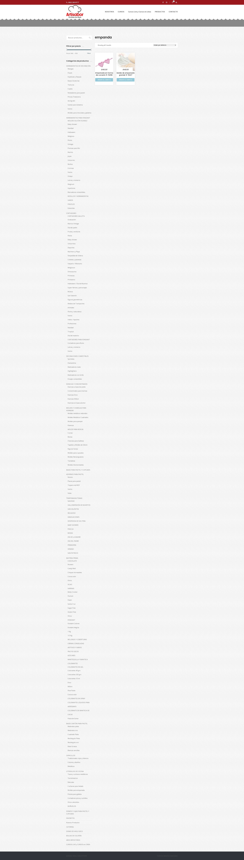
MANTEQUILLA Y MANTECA (78, 659)
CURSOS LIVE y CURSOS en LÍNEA (78, 844)
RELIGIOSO (71, 513)
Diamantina (72, 363)
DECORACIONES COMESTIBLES (77, 356)
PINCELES (71, 204)
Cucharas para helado (75, 786)
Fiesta (70, 236)
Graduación (72, 220)
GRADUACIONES (73, 517)
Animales (71, 308)
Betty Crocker (72, 592)
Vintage (70, 144)
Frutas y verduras (74, 232)
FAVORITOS (70, 818)
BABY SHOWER (73, 525)
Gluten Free (72, 612)
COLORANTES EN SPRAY (76, 698)
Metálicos (71, 766)
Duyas (70, 73)
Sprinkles (71, 359)
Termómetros (73, 778)
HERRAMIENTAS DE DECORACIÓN (78, 66)
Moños (70, 164)
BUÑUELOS (72, 806)
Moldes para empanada (76, 790)
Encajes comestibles (75, 379)
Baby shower (72, 124)
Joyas (69, 156)
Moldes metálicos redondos (77, 413)
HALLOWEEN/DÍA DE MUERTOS (79, 505)
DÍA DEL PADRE (73, 541)
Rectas (70, 437)
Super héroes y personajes (77, 288)
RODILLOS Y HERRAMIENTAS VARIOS (78, 198)
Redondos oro (73, 730)
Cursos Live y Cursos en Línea (139, 12)
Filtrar (89, 53)
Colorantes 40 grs (74, 670)
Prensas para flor (74, 148)
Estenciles (71, 208)
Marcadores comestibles (76, 192)
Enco (69, 682)
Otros (70, 580)
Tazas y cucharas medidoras (78, 774)
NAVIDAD (71, 501)
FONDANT (71, 620)
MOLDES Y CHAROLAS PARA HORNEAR (76, 409)
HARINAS (71, 588)
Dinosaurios (72, 272)
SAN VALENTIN (73, 509)
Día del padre (72, 228)
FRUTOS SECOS (73, 651)
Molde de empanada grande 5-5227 (125, 74)
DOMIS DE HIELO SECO (74, 831)
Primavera (71, 280)
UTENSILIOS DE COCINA (75, 771)
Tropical (71, 332)
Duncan (70, 596)
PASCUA (70, 529)
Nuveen (70, 564)
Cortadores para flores (76, 343)
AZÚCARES (71, 655)
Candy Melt (72, 568)
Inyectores (71, 188)
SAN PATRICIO (73, 553)
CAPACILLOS (70, 755)
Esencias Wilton (73, 399)
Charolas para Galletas (76, 441)
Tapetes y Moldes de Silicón (77, 445)
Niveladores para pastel (76, 93)
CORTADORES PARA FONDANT (79, 340)
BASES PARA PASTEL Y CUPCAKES (78, 470)
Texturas (71, 85)
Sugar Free (71, 608)
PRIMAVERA (72, 545)
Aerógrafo (71, 101)
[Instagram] (167, 2)
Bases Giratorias (73, 81)
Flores (70, 140)
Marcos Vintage (73, 224)
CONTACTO (173, 12)
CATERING (70, 827)
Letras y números (74, 180)
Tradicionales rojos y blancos (78, 758)
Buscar (88, 38)
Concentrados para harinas (77, 391)
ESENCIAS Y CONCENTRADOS (76, 384)
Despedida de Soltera (75, 256)
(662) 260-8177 (73, 2)
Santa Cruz (71, 604)
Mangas (70, 69)
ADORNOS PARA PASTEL (75, 474)
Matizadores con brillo (76, 375)
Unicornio (71, 160)
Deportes (71, 248)
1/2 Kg (70, 635)
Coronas (71, 168)
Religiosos (71, 268)
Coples (70, 89)
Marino (70, 152)
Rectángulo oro (73, 742)
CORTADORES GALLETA (76, 216)
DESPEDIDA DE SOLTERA (76, 521)
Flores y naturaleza (74, 312)
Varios (70, 109)
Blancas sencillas (74, 750)
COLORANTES (73, 663)
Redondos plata (73, 726)
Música (70, 292)
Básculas (71, 782)
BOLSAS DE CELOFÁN (73, 836)
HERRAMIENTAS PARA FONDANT (78, 118)
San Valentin (72, 296)
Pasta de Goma (73, 718)
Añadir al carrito (104, 80)
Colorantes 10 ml (74, 678)
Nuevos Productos (72, 823)
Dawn (70, 600)
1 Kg (69, 631)
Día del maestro (73, 336)
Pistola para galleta (74, 794)
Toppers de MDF (74, 485)
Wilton (70, 686)
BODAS (70, 533)
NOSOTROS (109, 12)
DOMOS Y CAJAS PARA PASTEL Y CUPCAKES (77, 812)
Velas (69, 493)
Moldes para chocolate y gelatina (79, 113)
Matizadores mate (74, 367)
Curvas (70, 433)
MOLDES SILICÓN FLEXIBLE (77, 121)
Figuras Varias (73, 449)
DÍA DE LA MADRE (74, 537)
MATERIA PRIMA (72, 558)
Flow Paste (71, 690)
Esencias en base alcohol (76, 403)
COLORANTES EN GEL (75, 667)
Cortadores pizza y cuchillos (77, 798)
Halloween (71, 132)
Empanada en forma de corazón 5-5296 (104, 74)
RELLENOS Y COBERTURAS (77, 639)
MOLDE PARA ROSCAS (75, 429)
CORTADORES (71, 213)
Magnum (71, 184)
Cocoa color (72, 576)
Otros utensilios (73, 802)
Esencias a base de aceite (76, 387)
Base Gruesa (72, 746)
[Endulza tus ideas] (74, 12)
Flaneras (71, 425)
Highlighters (72, 371)
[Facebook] (163, 2)
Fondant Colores (73, 623)
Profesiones (72, 324)
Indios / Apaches (73, 320)
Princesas (71, 276)
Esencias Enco (73, 395)
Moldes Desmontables (76, 465)
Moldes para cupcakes (76, 453)
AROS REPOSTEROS (73, 840)
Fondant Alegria (73, 627)
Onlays (70, 176)
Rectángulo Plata (74, 738)
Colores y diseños (74, 762)
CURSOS (121, 12)
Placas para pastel (74, 481)
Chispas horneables (75, 572)
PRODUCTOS (160, 12)
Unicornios (71, 244)
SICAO (70, 584)
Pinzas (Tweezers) (74, 97)
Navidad (70, 128)
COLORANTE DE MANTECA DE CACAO (78, 712)
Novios (70, 477)
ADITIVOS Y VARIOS (75, 647)
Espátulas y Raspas (74, 77)
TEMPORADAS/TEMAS (74, 498)
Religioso (71, 136)
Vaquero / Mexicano (75, 264)
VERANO (71, 549)
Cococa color (72, 694)
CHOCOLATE (72, 561)
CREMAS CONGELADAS (76, 643)
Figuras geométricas (75, 300)
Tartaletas (71, 461)
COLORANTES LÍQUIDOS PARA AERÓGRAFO (78, 704)
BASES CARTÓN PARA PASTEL (77, 724)
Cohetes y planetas (74, 260)
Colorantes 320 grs (74, 674)
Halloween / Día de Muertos (78, 284)
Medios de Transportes (76, 304)
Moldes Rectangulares (76, 457)
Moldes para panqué (75, 421)
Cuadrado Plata (73, 734)
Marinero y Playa (74, 252)
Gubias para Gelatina (75, 105)
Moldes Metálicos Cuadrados (78, 417)
